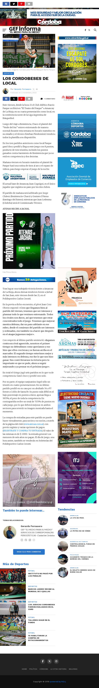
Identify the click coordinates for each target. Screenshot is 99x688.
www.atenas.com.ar (33, 424)
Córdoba (44, 669)
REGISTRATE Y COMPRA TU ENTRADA (22, 430)
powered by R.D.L (58, 681)
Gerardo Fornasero (22, 89)
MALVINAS (73, 669)
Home (24, 669)
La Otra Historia (58, 669)
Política (33, 669)
